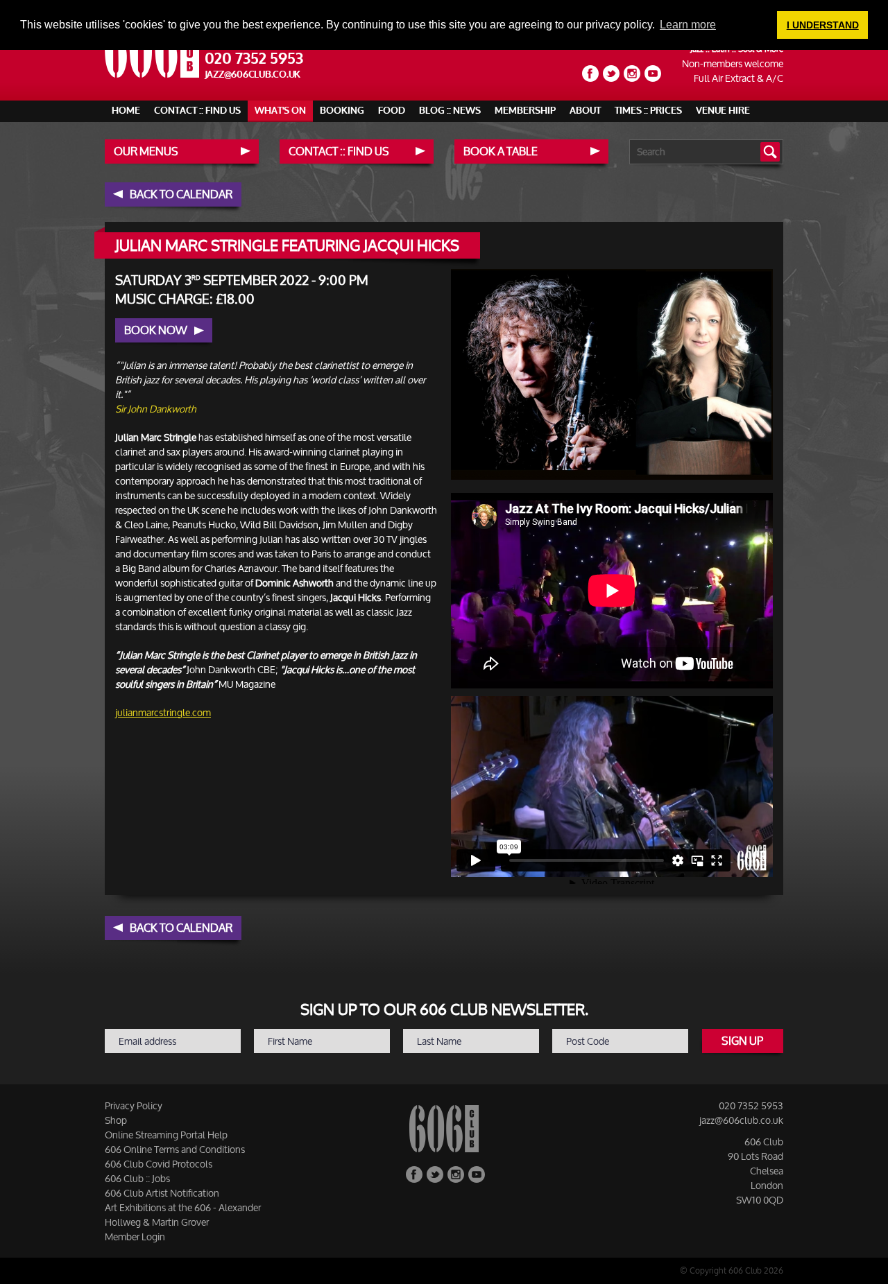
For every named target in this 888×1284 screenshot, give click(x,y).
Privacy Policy (133, 1105)
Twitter (611, 73)
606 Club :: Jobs (137, 1178)
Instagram (632, 73)
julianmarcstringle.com (163, 712)
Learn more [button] (688, 25)
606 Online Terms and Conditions (175, 1149)
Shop (116, 1120)
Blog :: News (450, 110)
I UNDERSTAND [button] (823, 25)
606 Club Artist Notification (162, 1193)
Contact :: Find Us (197, 110)
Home (126, 110)
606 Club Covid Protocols (158, 1163)
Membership (525, 110)
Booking (342, 110)
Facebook (590, 73)
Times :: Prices (648, 110)
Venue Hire (723, 110)
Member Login (135, 1236)
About (585, 110)
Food (391, 110)
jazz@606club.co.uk (253, 74)
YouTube (652, 73)
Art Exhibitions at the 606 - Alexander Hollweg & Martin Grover (183, 1214)
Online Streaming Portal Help (166, 1134)
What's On (280, 110)
